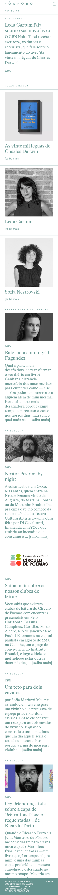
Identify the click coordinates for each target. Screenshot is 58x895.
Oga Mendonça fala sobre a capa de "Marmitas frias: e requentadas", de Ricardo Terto (25, 814)
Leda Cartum (19, 221)
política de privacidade (17, 891)
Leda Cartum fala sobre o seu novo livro (27, 27)
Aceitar (49, 882)
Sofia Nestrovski (22, 292)
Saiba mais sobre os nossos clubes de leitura (25, 591)
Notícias (12, 11)
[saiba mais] (12, 158)
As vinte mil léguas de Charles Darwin (27, 148)
